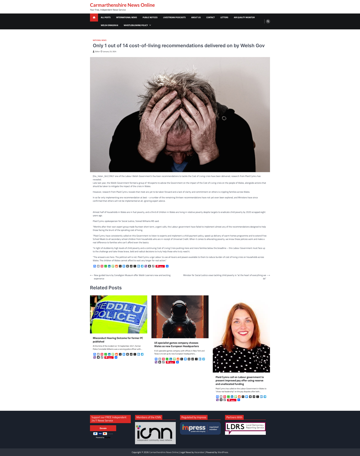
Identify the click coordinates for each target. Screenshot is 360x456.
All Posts (106, 17)
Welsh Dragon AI (109, 25)
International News (126, 17)
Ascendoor (199, 452)
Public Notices (150, 17)
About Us (196, 17)
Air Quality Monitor (244, 17)
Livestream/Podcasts (174, 17)
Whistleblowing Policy (136, 25)
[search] (268, 21)
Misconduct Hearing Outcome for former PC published (118, 339)
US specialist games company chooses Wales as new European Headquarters (176, 344)
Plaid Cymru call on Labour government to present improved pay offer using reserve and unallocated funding (240, 380)
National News (99, 40)
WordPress (223, 452)
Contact (210, 17)
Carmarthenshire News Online (122, 5)
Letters (224, 17)
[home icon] (94, 17)
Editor (97, 51)
